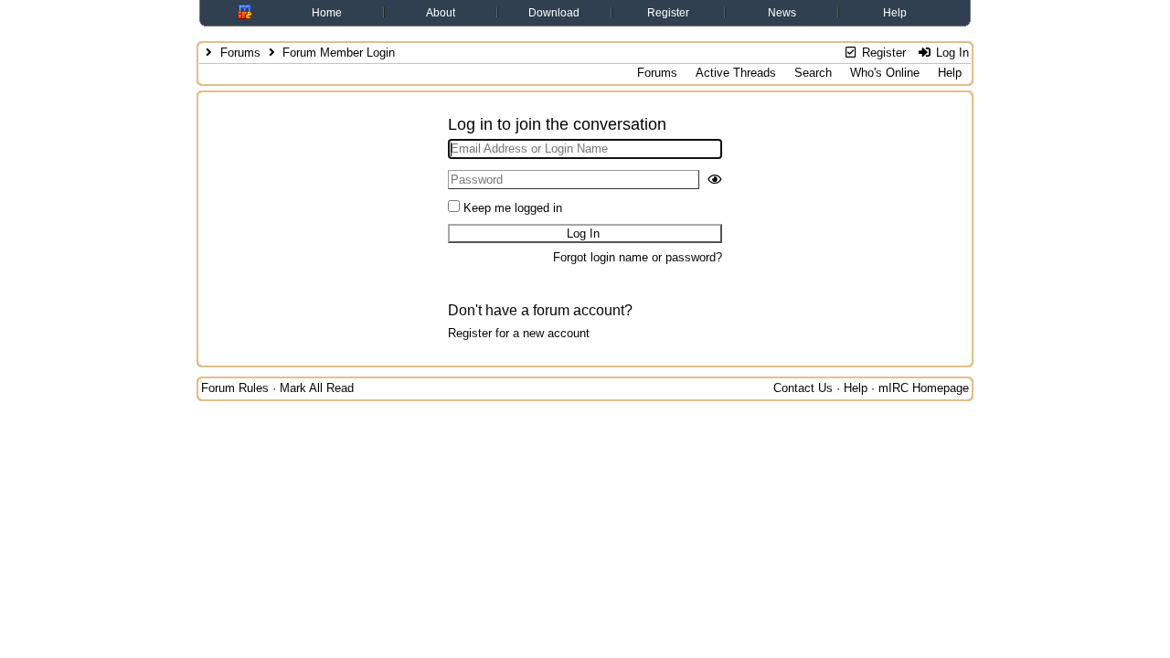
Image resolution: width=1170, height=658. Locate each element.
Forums (240, 52)
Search (813, 73)
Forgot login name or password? (637, 257)
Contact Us (803, 388)
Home (327, 12)
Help (895, 12)
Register (668, 12)
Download (554, 12)
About (440, 12)
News (782, 12)
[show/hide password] (714, 180)
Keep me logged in (512, 208)
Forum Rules (235, 388)
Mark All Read (317, 388)
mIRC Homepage (923, 388)
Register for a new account (519, 333)
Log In (950, 52)
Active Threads (736, 73)
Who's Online (885, 73)
